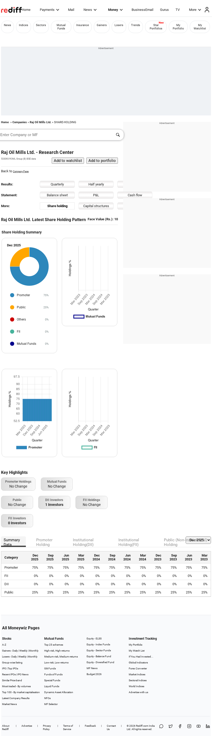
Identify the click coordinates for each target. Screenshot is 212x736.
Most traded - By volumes (16, 686)
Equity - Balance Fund (99, 656)
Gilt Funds (50, 668)
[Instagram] (189, 727)
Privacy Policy (47, 727)
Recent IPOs (9, 674)
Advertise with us (138, 692)
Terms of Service (68, 727)
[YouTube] (198, 727)
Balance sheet (57, 195)
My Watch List (137, 650)
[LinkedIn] (208, 727)
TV (178, 10)
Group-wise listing (12, 662)
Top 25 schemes (53, 644)
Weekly (23, 650)
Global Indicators (138, 662)
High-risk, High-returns (57, 650)
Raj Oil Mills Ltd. (40, 122)
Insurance (82, 25)
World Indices (136, 686)
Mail (71, 10)
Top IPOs (13, 668)
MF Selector (51, 704)
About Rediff (5, 727)
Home (26, 10)
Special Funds (52, 680)
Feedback (90, 725)
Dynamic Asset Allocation (58, 692)
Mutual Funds (61, 27)
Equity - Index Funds (98, 644)
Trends (135, 25)
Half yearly (96, 184)
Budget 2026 (94, 674)
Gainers (102, 25)
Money (113, 10)
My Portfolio (178, 27)
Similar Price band (12, 680)
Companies (19, 122)
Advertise (26, 725)
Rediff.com (142, 725)
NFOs (47, 698)
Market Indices (137, 674)
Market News (9, 704)
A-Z (4, 644)
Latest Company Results (15, 698)
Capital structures (96, 206)
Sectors (41, 25)
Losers (119, 25)
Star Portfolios (156, 27)
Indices (23, 25)
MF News (92, 668)
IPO (4, 668)
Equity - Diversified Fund (100, 662)
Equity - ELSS (94, 638)
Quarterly (57, 184)
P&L (96, 195)
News (88, 10)
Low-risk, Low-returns (56, 662)
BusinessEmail (142, 10)
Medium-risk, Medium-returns (61, 656)
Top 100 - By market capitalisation (21, 692)
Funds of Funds (53, 674)
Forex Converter (138, 668)
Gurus (164, 10)
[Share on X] (171, 727)
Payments (47, 10)
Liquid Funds (51, 686)
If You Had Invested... (141, 656)
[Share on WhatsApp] (161, 727)
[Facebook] (180, 727)
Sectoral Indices (138, 680)
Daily (15, 650)
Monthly (34, 650)
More (192, 10)
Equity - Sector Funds (99, 650)
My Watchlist (200, 27)
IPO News (22, 674)
